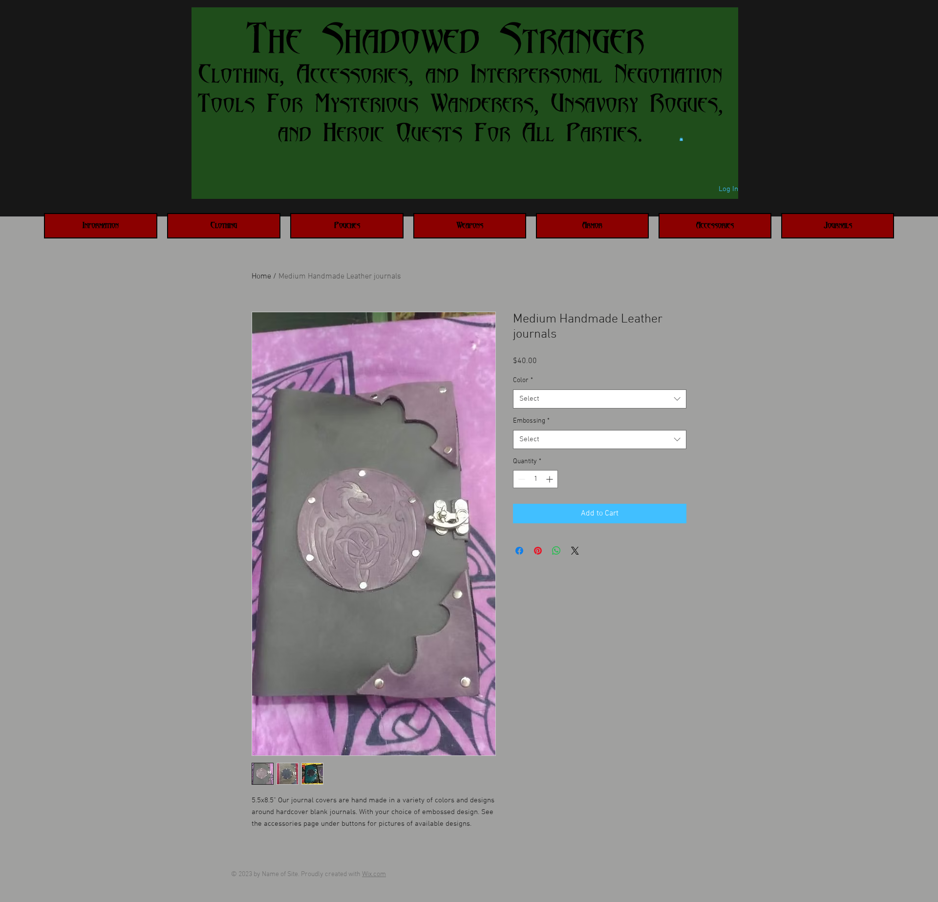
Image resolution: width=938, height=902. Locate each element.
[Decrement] (520, 479)
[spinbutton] (535, 479)
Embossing (531, 421)
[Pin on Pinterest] (538, 551)
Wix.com (374, 874)
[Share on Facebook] (519, 551)
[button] (681, 139)
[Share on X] (575, 551)
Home (261, 276)
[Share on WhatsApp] (556, 551)
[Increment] (550, 479)
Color (523, 380)
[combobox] (599, 398)
